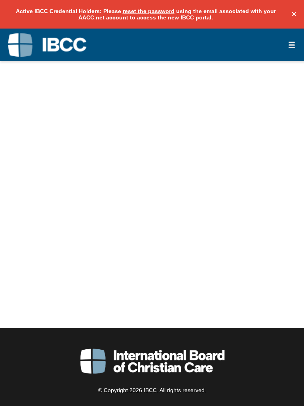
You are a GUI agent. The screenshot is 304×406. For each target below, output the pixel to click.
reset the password (149, 11)
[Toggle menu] (291, 44)
